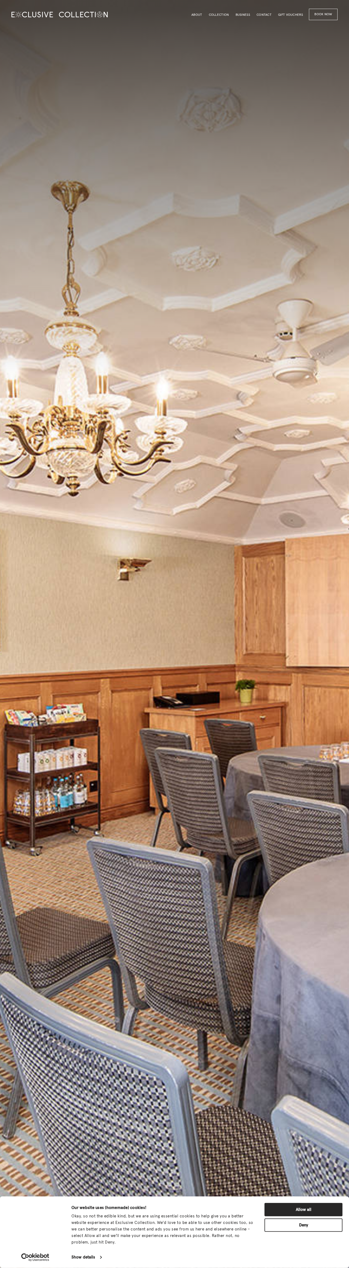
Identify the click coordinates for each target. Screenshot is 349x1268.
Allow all (303, 1210)
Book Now (323, 14)
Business (243, 15)
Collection (219, 15)
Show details (83, 1257)
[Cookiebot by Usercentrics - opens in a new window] (35, 1257)
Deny (303, 1225)
